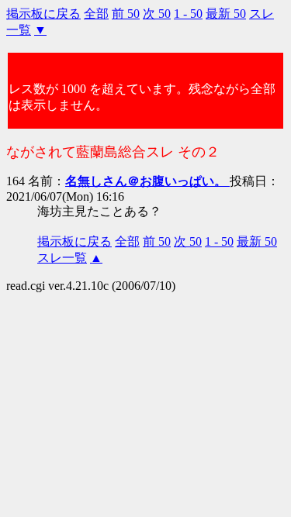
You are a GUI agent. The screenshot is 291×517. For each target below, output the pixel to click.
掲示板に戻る (43, 13)
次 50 (157, 13)
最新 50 (226, 13)
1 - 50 (188, 13)
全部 (96, 13)
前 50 (126, 13)
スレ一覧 (62, 257)
